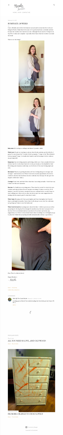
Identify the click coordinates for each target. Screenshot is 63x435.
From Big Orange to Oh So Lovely (25, 414)
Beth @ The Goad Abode (20, 298)
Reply (14, 305)
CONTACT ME (26, 12)
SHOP (19, 12)
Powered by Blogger (33, 427)
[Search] (54, 4)
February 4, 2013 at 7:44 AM (34, 298)
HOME (15, 12)
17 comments (15, 417)
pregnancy (16, 289)
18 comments (15, 343)
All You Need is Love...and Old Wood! (27, 340)
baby (12, 289)
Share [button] (9, 287)
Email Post (14, 287)
